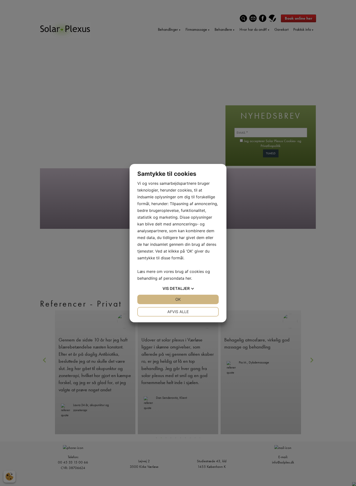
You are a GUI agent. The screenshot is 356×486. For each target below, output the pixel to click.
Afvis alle (178, 311)
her (188, 278)
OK (178, 299)
